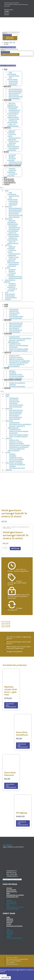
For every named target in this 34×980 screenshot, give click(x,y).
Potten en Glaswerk (11, 159)
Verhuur (7, 388)
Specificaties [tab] (5, 623)
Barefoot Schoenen (11, 131)
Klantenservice (10, 182)
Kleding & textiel (11, 135)
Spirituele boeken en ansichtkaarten (13, 144)
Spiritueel (8, 100)
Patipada (7, 845)
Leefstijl (7, 128)
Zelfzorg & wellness (12, 174)
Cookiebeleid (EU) (12, 897)
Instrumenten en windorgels (13, 113)
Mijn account (9, 179)
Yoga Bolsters (14, 76)
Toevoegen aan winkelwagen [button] (11, 705)
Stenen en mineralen (11, 171)
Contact (7, 184)
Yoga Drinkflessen (12, 78)
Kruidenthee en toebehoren (13, 138)
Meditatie (7, 86)
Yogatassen (13, 85)
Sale (5, 177)
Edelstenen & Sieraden (12, 165)
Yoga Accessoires (11, 73)
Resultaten (7, 35)
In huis (6, 152)
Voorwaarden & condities (15, 895)
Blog (8, 893)
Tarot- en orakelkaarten (12, 125)
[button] (11, 187)
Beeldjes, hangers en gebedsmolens (12, 105)
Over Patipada (9, 181)
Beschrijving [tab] (5, 621)
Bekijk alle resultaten (10, 38)
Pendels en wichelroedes (12, 121)
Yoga (5, 69)
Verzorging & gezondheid (13, 149)
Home (6, 304)
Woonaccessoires (15, 164)
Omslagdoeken (14, 98)
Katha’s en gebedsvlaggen (13, 116)
